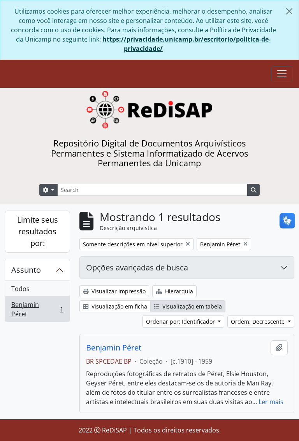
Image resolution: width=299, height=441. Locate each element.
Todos (20, 288)
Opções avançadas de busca (137, 267)
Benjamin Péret (37, 309)
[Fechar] (289, 11)
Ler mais (271, 401)
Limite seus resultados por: (37, 231)
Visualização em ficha (118, 306)
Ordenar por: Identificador (181, 321)
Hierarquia (178, 291)
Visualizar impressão (118, 291)
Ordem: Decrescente (258, 321)
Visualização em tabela (191, 306)
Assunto (26, 270)
